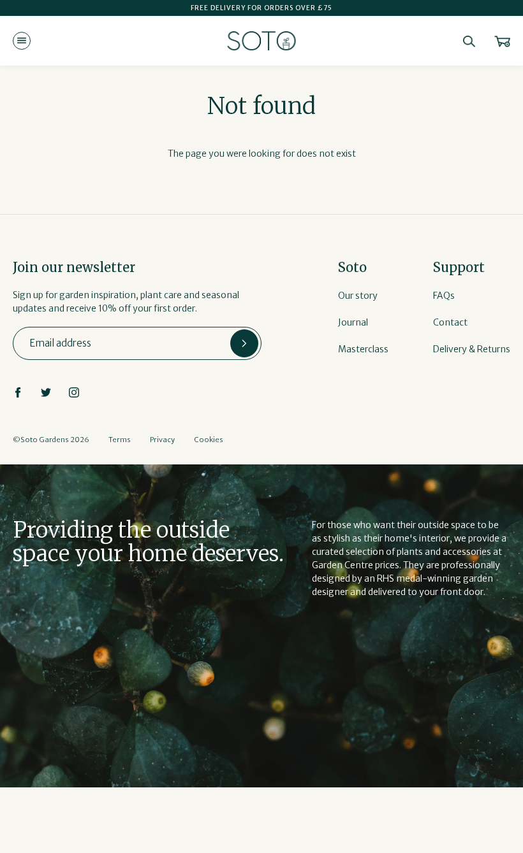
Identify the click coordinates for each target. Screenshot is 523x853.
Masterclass (363, 349)
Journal (353, 322)
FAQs (444, 295)
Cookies (208, 439)
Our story (358, 295)
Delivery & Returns (471, 349)
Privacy (162, 439)
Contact (450, 322)
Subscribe (244, 343)
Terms (119, 439)
